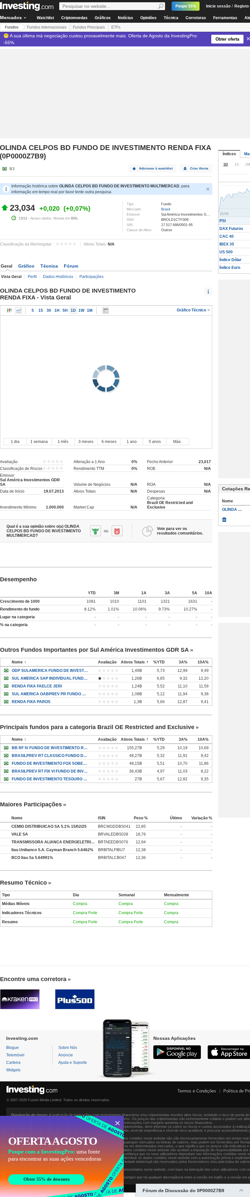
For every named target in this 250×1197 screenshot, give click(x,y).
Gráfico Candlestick (9, 310)
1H (57, 310)
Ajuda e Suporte (72, 1062)
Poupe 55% (185, 6)
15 (40, 310)
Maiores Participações (31, 804)
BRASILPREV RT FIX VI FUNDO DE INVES (50, 771)
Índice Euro (229, 267)
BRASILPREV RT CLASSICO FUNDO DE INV (50, 755)
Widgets (13, 1070)
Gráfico (26, 266)
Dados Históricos (58, 276)
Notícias (125, 18)
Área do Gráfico (18, 310)
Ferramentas (225, 18)
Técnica (171, 18)
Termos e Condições (196, 1091)
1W (81, 310)
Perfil (32, 276)
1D (73, 310)
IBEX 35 (226, 244)
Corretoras (196, 18)
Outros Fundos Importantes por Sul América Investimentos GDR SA (94, 650)
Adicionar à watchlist (156, 168)
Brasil (165, 209)
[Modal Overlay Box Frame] (62, 1156)
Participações (91, 276)
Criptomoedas (74, 18)
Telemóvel (15, 1055)
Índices (229, 154)
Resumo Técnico (23, 882)
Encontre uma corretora (33, 979)
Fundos (12, 27)
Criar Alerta (199, 168)
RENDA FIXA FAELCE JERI (37, 686)
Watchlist (45, 18)
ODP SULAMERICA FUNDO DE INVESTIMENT (50, 670)
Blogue (12, 1047)
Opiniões (148, 18)
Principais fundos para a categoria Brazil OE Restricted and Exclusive (97, 727)
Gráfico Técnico (192, 310)
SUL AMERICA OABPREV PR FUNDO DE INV (50, 694)
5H (65, 310)
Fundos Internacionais (46, 27)
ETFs (115, 27)
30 (49, 310)
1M (89, 310)
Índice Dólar (230, 260)
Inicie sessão (218, 6)
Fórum (71, 266)
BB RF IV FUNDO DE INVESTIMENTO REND (50, 748)
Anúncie (65, 1055)
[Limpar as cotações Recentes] (224, 518)
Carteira (13, 1062)
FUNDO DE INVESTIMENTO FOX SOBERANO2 (50, 763)
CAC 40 (226, 236)
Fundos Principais (89, 27)
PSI (222, 221)
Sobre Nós (67, 1047)
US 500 (226, 252)
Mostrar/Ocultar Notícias (105, 310)
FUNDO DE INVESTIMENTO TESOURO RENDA (50, 779)
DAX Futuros (231, 228)
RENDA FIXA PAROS (31, 701)
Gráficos (103, 18)
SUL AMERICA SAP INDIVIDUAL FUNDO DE (50, 678)
